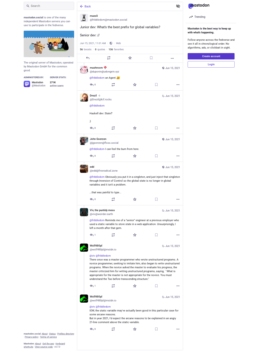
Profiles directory (65, 333)
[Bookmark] (151, 58)
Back (88, 6)
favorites (116, 49)
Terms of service (48, 337)
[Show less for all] (178, 6)
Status (52, 333)
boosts (85, 49)
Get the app (48, 343)
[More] (172, 58)
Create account (211, 56)
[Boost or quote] (109, 58)
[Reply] (88, 58)
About (45, 333)
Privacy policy (31, 337)
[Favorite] (130, 58)
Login (211, 64)
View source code (44, 346)
